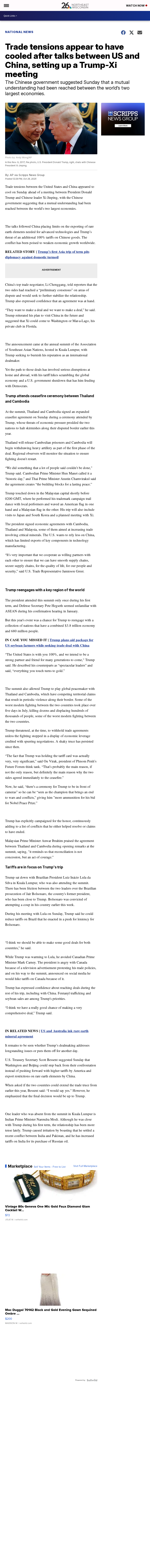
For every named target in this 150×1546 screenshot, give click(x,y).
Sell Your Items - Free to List (49, 1167)
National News (19, 32)
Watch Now (135, 5)
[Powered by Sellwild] (92, 1380)
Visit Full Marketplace (85, 1166)
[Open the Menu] (6, 5)
